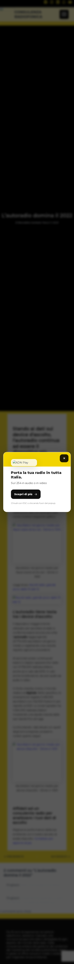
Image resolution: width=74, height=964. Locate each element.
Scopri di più (23, 494)
